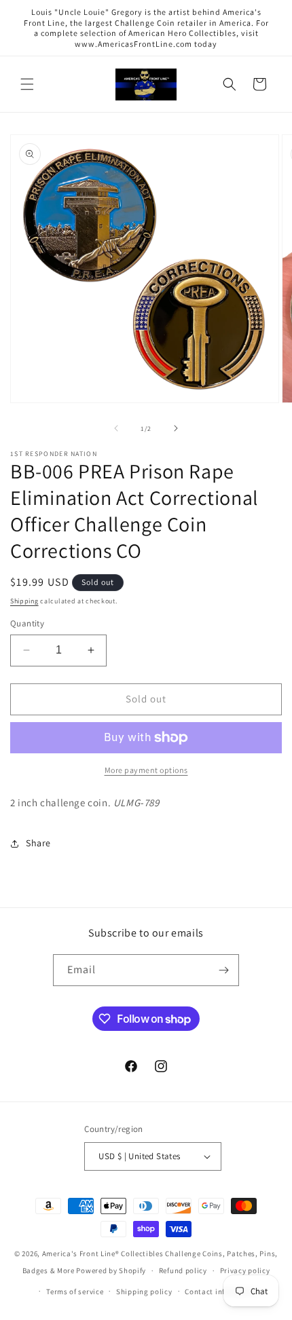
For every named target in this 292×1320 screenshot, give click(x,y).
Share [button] (38, 843)
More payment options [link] (146, 770)
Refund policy (183, 1270)
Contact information (221, 1291)
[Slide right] (176, 428)
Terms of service (74, 1291)
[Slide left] (116, 428)
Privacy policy (245, 1270)
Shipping (24, 601)
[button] (27, 84)
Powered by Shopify (111, 1270)
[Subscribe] (223, 970)
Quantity (27, 623)
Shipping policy (144, 1291)
